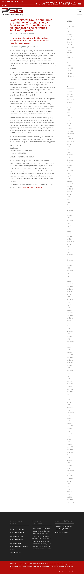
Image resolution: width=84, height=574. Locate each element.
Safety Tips (70, 58)
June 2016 (70, 389)
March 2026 (70, 99)
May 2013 (70, 476)
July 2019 (69, 310)
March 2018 (70, 363)
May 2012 (70, 500)
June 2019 (70, 313)
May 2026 (70, 97)
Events (69, 39)
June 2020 (70, 284)
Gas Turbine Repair (16, 543)
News (22, 33)
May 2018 (70, 357)
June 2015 (70, 426)
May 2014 (70, 450)
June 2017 (70, 381)
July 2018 (69, 352)
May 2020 (70, 286)
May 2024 (70, 131)
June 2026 (70, 94)
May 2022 (70, 186)
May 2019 (70, 315)
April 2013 (70, 478)
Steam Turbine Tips (69, 65)
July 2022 (69, 181)
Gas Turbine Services (16, 536)
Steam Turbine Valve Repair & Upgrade (19, 548)
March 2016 (70, 394)
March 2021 (70, 242)
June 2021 (70, 234)
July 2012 (69, 497)
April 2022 (70, 189)
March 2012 (70, 502)
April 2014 (70, 452)
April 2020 (70, 289)
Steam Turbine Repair (16, 540)
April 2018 (70, 360)
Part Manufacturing (15, 553)
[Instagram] (69, 571)
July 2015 (69, 423)
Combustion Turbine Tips (70, 28)
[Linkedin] (59, 571)
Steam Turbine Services (17, 532)
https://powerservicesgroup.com (31, 187)
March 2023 (70, 141)
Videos (69, 76)
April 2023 (70, 139)
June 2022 (70, 184)
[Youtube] (72, 571)
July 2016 (69, 386)
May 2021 (70, 236)
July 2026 (69, 91)
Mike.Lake (31, 33)
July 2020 (69, 281)
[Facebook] (66, 571)
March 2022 (70, 192)
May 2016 (70, 392)
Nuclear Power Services (17, 529)
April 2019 (70, 318)
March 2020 (70, 292)
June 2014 (70, 447)
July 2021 (69, 231)
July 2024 (69, 128)
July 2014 (69, 444)
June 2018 (70, 355)
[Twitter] (63, 571)
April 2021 (70, 239)
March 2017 (70, 384)
